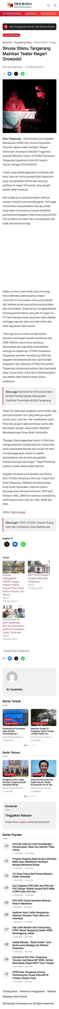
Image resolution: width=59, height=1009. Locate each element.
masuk (23, 821)
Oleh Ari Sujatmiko (12, 67)
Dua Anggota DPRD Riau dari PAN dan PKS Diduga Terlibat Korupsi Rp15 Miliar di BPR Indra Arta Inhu (33, 888)
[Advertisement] (29, 256)
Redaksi (51, 991)
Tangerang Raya (11, 35)
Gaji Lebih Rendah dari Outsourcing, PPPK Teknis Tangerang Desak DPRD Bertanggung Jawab (32, 930)
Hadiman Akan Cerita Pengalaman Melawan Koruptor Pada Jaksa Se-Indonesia (31, 915)
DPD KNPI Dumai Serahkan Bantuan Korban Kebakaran (31, 902)
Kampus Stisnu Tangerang (16, 651)
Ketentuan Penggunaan (32, 991)
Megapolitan (49, 13)
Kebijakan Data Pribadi (15, 996)
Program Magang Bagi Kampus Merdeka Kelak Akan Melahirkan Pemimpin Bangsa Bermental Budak (34, 861)
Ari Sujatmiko (14, 689)
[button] (48, 5)
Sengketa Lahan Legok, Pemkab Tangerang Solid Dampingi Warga (14, 782)
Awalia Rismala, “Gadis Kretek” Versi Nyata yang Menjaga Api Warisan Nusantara (31, 945)
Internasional (12, 13)
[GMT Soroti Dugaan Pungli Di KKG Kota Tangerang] (39, 567)
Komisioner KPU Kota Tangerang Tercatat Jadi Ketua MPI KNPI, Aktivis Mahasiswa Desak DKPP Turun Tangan (33, 960)
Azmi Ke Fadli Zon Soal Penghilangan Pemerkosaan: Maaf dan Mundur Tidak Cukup (33, 846)
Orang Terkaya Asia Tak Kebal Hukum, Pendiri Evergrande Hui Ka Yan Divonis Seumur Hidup (42, 783)
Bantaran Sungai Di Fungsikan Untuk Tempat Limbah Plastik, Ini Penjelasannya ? (42, 732)
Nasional (31, 13)
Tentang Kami (10, 991)
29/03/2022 (36, 67)
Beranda (7, 42)
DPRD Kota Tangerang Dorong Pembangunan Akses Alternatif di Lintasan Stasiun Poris (30, 975)
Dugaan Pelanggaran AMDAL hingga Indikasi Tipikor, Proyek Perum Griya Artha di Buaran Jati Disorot (13, 585)
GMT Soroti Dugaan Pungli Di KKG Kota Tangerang (38, 578)
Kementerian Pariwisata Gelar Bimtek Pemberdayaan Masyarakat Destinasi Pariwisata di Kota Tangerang (29, 396)
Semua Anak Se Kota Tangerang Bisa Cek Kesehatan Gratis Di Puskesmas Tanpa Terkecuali (13, 626)
